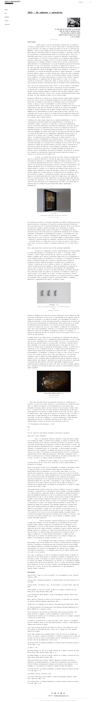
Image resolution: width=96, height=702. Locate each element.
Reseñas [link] (7, 17)
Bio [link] (6, 13)
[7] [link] (54, 154)
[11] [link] (48, 362)
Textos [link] (6, 20)
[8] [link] (42, 166)
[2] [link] (28, 612)
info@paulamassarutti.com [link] (61, 695)
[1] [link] (32, 50)
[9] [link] (34, 185)
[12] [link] (48, 446)
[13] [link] (57, 462)
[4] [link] (28, 627)
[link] (78, 50)
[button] (52, 693)
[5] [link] (28, 634)
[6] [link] (73, 142)
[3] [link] (28, 620)
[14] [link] (60, 537)
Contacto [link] (7, 24)
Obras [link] (6, 9)
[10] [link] (68, 248)
